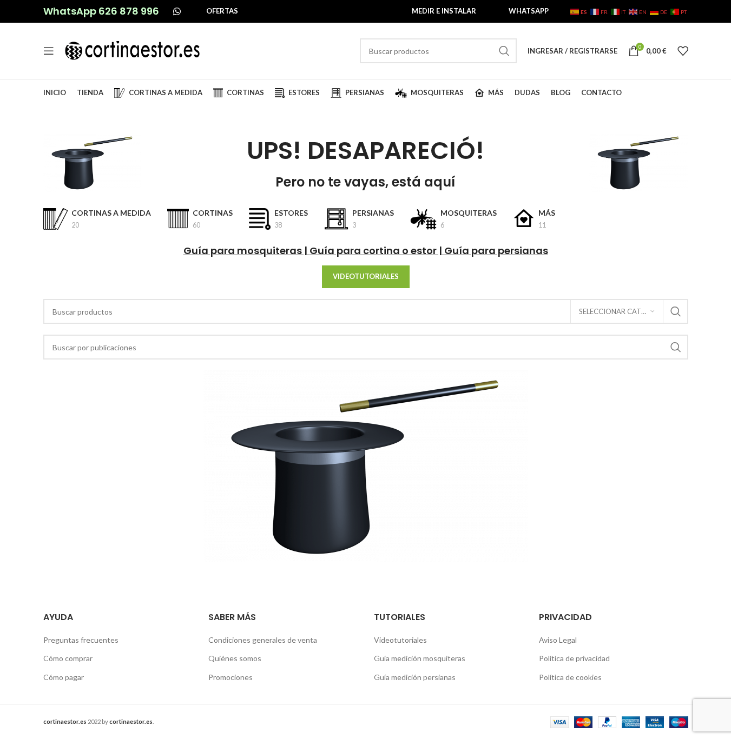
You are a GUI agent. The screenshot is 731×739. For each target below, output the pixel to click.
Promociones (230, 677)
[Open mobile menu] (49, 51)
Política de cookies (570, 677)
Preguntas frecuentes (80, 639)
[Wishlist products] (683, 51)
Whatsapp (529, 10)
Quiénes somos (234, 658)
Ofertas (222, 10)
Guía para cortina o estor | (376, 250)
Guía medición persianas (415, 677)
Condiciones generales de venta (262, 639)
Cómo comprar (68, 658)
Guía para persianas (496, 250)
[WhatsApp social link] (177, 11)
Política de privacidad (574, 658)
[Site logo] (132, 50)
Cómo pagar (63, 677)
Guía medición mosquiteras (419, 658)
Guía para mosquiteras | (246, 250)
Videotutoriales (400, 639)
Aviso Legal (558, 639)
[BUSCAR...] (504, 50)
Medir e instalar (444, 10)
